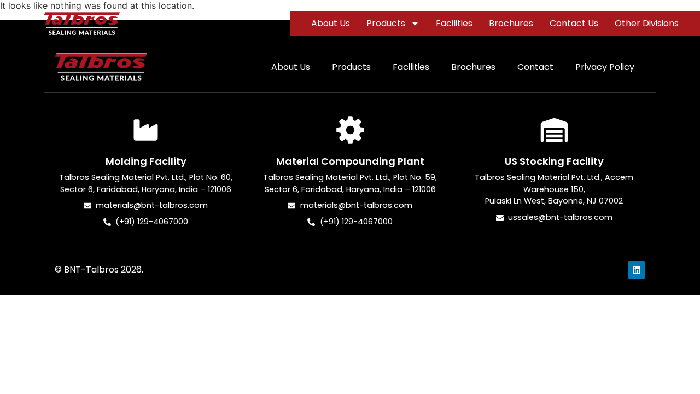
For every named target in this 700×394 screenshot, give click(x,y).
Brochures (511, 23)
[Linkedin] (636, 270)
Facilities (454, 23)
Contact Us (574, 23)
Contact (535, 67)
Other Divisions (647, 23)
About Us (330, 23)
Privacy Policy (604, 67)
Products (385, 23)
